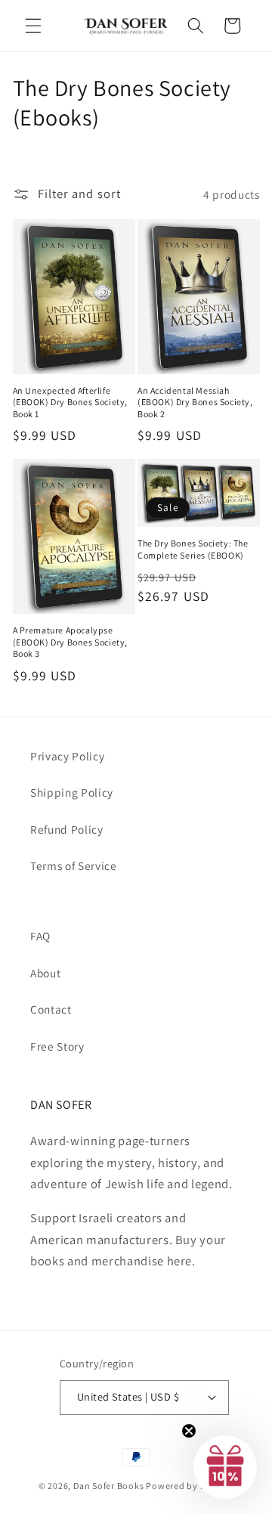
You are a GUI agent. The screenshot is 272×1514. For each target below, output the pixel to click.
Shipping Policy (71, 792)
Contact (51, 1009)
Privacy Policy (67, 755)
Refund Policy (67, 829)
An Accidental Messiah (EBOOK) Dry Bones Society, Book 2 (195, 402)
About (45, 972)
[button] (33, 26)
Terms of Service (73, 865)
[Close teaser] (188, 1430)
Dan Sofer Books (108, 1485)
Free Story (57, 1046)
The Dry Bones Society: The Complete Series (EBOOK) (193, 549)
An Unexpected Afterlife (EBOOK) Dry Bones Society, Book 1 (70, 402)
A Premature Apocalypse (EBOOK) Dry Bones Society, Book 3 (70, 641)
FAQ (40, 935)
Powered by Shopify (189, 1485)
